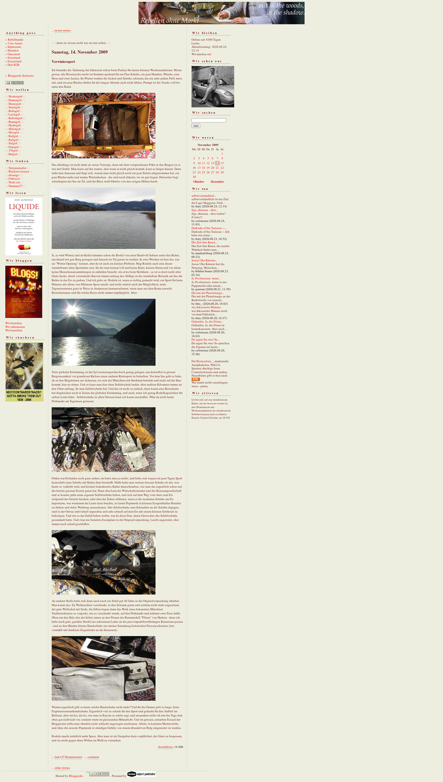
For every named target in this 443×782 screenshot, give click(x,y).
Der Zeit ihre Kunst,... (205, 242)
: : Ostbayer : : (14, 178)
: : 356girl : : (13, 150)
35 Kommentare (71, 757)
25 (203, 172)
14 (217, 163)
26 (208, 172)
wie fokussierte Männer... (207, 307)
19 (208, 168)
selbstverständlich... (204, 195)
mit (209, 54)
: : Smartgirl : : (14, 107)
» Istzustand (12, 57)
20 (212, 168)
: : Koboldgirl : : (15, 118)
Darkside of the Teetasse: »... (209, 228)
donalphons (165, 747)
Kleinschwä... (204, 361)
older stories (62, 768)
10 (199, 163)
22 (222, 168)
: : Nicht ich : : (14, 182)
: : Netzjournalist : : (17, 168)
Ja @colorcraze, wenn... (206, 278)
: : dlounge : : (13, 175)
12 (208, 163)
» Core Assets (13, 43)
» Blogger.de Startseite (19, 75)
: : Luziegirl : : (14, 114)
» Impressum (13, 47)
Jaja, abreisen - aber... (205, 210)
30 (194, 177)
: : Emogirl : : (13, 147)
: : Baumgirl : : (14, 122)
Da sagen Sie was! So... (206, 339)
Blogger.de (76, 776)
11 (203, 163)
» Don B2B (12, 65)
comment (93, 757)
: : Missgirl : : (13, 132)
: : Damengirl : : (15, 100)
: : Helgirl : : (13, 154)
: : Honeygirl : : (14, 104)
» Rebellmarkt (14, 39)
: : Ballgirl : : (13, 136)
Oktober (198, 181)
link (57, 757)
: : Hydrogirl (13, 125)
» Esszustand (13, 61)
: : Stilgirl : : (13, 143)
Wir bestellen (13, 323)
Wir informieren (15, 327)
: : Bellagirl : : (14, 111)
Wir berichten (13, 330)
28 (217, 172)
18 (203, 168)
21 (217, 168)
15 (222, 163)
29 (222, 172)
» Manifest (12, 50)
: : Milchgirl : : (14, 129)
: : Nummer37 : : (15, 186)
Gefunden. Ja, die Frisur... (207, 321)
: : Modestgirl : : (15, 96)
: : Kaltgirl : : (13, 140)
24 (199, 172)
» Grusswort (12, 54)
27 (212, 172)
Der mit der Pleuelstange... (208, 293)
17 (199, 168)
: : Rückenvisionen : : (18, 171)
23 (194, 172)
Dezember (217, 181)
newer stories (63, 30)
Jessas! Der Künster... (204, 260)
